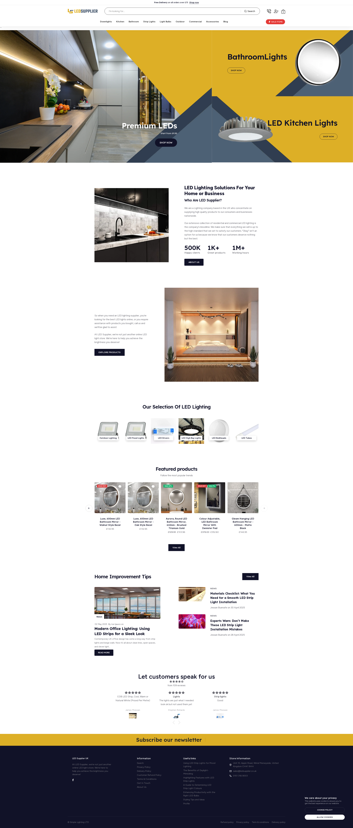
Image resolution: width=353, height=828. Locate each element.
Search (251, 11)
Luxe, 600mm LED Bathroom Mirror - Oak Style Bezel (210, 521)
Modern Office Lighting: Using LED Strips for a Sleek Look (122, 631)
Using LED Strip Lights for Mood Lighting (199, 765)
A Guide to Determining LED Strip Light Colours (197, 787)
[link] (53, 96)
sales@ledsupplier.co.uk (244, 771)
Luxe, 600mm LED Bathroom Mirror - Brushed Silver (143, 521)
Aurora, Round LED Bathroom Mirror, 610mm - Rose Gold (110, 521)
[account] (276, 11)
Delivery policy (278, 822)
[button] (264, 508)
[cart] (283, 11)
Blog (225, 21)
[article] (192, 598)
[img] (176, 681)
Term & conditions (260, 822)
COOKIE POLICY (324, 810)
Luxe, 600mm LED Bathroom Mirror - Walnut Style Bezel (176, 521)
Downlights (106, 21)
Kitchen (120, 21)
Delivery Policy (144, 771)
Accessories (212, 21)
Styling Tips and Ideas (194, 799)
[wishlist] (122, 487)
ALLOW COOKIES (325, 817)
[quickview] (122, 493)
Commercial (195, 21)
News (99, 616)
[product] (110, 497)
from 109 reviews (176, 685)
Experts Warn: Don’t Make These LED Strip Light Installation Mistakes (229, 625)
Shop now (194, 2)
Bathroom (134, 21)
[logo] (83, 11)
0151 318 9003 (240, 775)
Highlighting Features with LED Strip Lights (198, 779)
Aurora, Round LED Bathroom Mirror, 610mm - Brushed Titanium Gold (243, 523)
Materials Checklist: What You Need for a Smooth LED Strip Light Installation (232, 598)
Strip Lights (149, 21)
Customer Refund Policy (149, 775)
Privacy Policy (143, 767)
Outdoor (180, 21)
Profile (186, 803)
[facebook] (73, 779)
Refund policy (227, 822)
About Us (141, 787)
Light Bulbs (165, 21)
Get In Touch (143, 783)
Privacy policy (242, 822)
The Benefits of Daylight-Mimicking (196, 772)
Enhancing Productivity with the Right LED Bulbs (199, 794)
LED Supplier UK (80, 758)
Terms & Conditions (147, 779)
